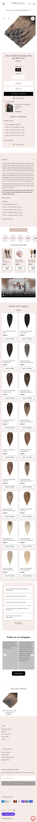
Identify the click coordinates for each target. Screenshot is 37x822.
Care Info (3, 731)
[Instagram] (4, 810)
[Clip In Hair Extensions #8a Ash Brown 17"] (9, 701)
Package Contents (8, 121)
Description (4, 159)
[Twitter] (11, 810)
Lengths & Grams (6, 198)
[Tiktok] (9, 810)
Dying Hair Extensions (7, 219)
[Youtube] (14, 810)
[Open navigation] (5, 4)
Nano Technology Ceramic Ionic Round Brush (6, 262)
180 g (18, 70)
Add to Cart (18, 83)
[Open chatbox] (33, 818)
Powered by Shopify (6, 818)
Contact (3, 739)
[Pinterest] (7, 810)
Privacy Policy (5, 736)
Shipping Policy (5, 760)
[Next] (8, 18)
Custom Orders (20, 98)
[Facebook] (2, 810)
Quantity (18, 73)
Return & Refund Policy (7, 757)
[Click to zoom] (33, 18)
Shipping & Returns (6, 729)
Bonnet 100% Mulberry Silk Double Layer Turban (19, 262)
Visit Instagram (18, 673)
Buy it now (18, 89)
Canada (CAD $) (8, 797)
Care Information (21, 116)
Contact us (13, 116)
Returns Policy (20, 144)
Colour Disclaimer (8, 140)
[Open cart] (34, 4)
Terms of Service (5, 734)
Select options (9, 339)
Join (19, 783)
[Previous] (4, 18)
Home (7, 10)
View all (18, 310)
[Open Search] (29, 4)
